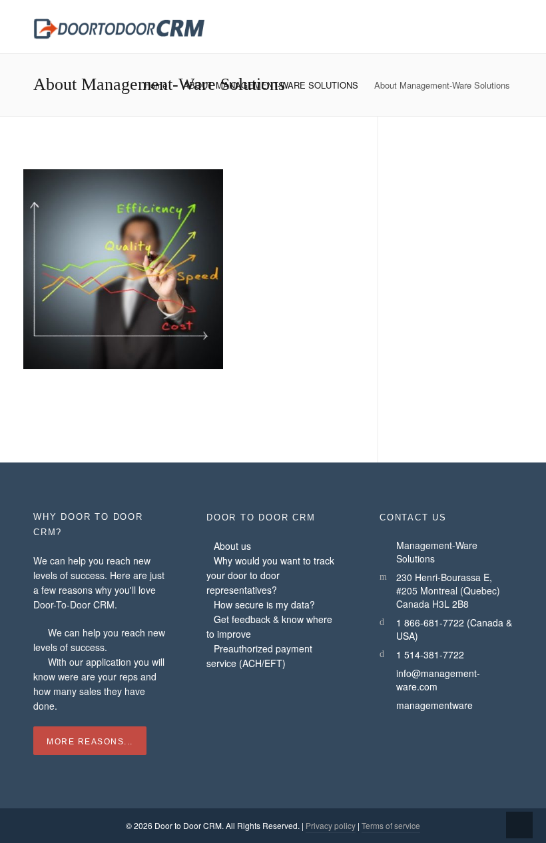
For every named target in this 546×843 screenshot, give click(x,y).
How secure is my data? (264, 604)
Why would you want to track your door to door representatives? (270, 575)
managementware (434, 705)
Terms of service (391, 825)
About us (232, 545)
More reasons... (90, 741)
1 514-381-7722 (430, 654)
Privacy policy (331, 825)
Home (155, 85)
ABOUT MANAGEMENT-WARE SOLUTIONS (270, 85)
